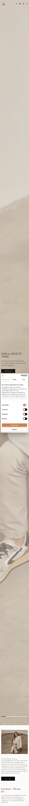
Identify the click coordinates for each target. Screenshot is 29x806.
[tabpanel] (14, 362)
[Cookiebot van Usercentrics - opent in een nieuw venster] (20, 376)
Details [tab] (14, 379)
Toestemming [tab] (5, 379)
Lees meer (8, 778)
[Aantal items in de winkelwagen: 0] (23, 4)
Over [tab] (24, 379)
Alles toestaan (14, 425)
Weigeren (14, 429)
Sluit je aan (8, 371)
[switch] (25, 409)
